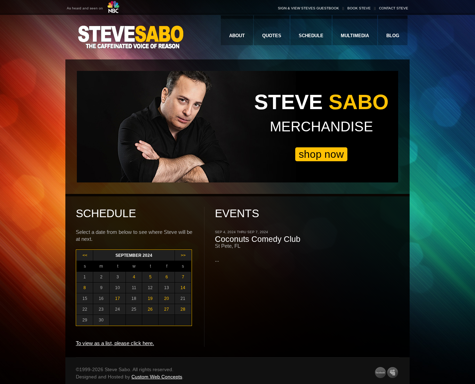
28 (182, 309)
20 (166, 298)
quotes (271, 35)
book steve (359, 8)
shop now (321, 154)
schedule (311, 35)
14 (182, 287)
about (237, 35)
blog (392, 35)
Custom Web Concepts (156, 376)
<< (84, 255)
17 (117, 298)
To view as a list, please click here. (115, 343)
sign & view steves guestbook (308, 8)
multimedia (355, 35)
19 (150, 298)
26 (150, 309)
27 (166, 309)
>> (183, 255)
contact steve (393, 8)
